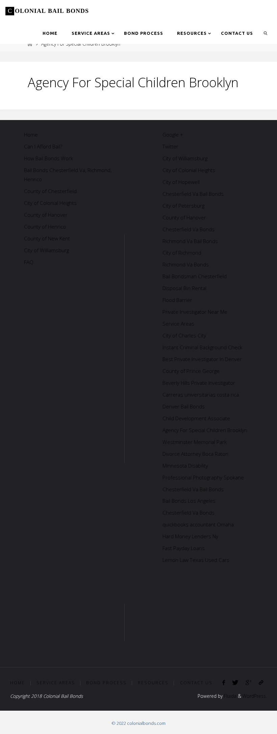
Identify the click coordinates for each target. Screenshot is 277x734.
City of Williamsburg (46, 250)
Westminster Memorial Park (194, 442)
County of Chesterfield (50, 191)
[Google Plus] (248, 682)
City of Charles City (184, 335)
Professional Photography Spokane (203, 477)
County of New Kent (47, 238)
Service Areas (178, 323)
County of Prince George (191, 371)
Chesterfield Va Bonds (188, 229)
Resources (153, 683)
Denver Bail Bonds (183, 406)
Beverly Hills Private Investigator (198, 382)
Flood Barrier (177, 300)
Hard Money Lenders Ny (190, 536)
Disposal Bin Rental (184, 288)
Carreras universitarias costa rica (200, 394)
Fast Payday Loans (183, 548)
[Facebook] (224, 682)
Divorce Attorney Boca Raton (195, 453)
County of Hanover (46, 214)
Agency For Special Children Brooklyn (204, 430)
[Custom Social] (261, 682)
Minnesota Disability (185, 465)
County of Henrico (45, 226)
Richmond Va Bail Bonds (190, 241)
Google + (172, 134)
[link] (265, 33)
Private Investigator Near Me (194, 311)
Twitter (170, 146)
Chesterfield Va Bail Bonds (193, 193)
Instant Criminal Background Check (202, 347)
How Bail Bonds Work (48, 158)
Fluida (229, 696)
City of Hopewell (181, 182)
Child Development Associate (196, 418)
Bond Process (106, 683)
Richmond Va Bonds (185, 264)
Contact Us (196, 683)
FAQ (28, 262)
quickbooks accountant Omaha (198, 524)
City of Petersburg (183, 205)
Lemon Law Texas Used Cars (195, 560)
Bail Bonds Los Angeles (189, 500)
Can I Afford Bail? (43, 146)
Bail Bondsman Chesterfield (194, 276)
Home (31, 134)
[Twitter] (235, 682)
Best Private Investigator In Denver (202, 359)
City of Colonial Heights (50, 202)
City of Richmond (181, 252)
